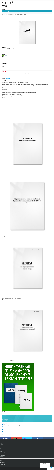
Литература (1, 456)
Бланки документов (2, 455)
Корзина (49, 468)
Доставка (1, 442)
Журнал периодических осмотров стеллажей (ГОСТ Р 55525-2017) (8, 360)
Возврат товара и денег (3, 448)
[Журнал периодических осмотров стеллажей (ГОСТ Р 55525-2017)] (27, 330)
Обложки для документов (3, 452)
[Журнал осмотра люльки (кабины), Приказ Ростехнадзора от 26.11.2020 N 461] (27, 206)
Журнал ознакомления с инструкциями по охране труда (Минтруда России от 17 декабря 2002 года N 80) (12, 298)
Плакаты (1, 454)
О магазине (1, 444)
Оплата (1, 443)
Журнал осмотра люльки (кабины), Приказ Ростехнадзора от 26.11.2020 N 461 (9, 236)
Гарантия (1, 445)
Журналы (1, 451)
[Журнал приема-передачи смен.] (27, 143)
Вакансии (1, 447)
